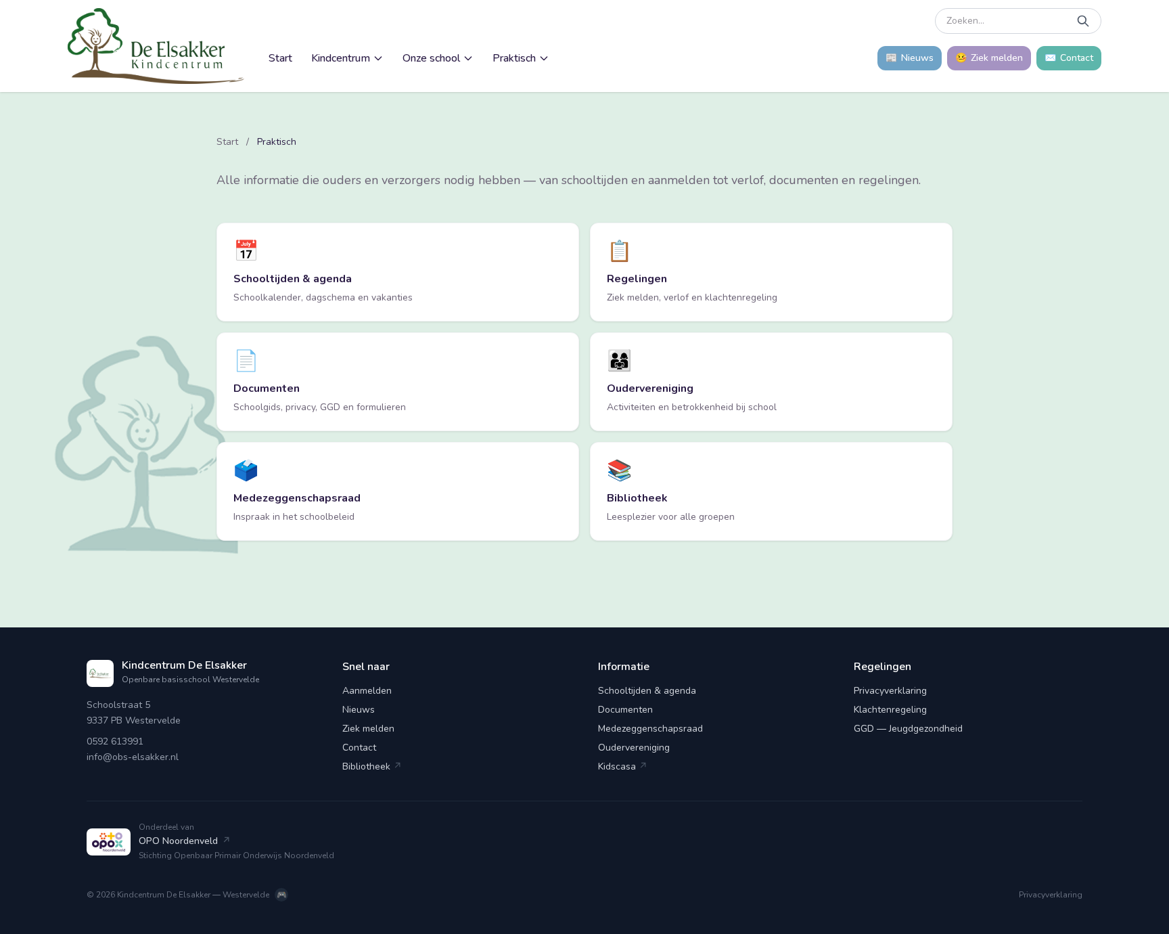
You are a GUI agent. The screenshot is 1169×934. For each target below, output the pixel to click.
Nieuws (358, 709)
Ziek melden (368, 728)
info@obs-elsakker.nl (133, 757)
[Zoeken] (1083, 21)
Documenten (625, 709)
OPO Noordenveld (185, 841)
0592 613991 (115, 741)
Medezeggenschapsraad (650, 728)
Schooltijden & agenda (647, 690)
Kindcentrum (340, 58)
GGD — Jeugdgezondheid (908, 728)
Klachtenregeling (890, 709)
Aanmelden (367, 690)
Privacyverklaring (890, 690)
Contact (359, 747)
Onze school (431, 58)
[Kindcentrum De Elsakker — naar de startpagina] (156, 46)
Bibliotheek (372, 766)
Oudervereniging (634, 747)
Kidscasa (622, 766)
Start (280, 58)
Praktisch (514, 58)
